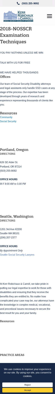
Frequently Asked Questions (15, 325)
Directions (7, 153)
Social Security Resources (14, 330)
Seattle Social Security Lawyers (17, 254)
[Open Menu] (49, 16)
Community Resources (12, 335)
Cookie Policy (7, 350)
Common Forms (8, 340)
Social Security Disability (13, 359)
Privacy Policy (7, 345)
